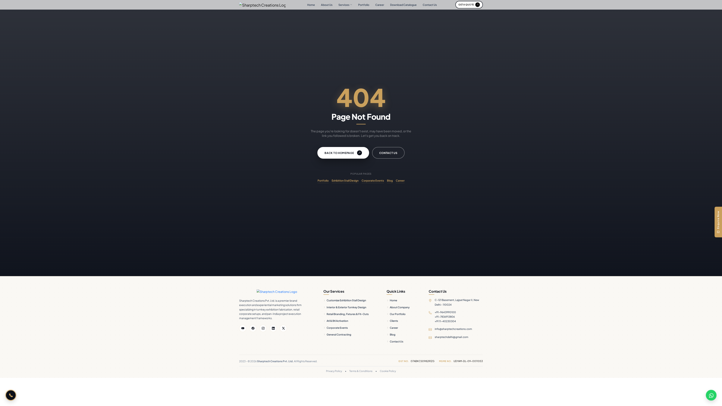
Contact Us (430, 4)
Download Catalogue (403, 4)
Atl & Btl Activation (337, 320)
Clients (394, 320)
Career (379, 4)
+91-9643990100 (445, 312)
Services (343, 4)
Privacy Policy (334, 371)
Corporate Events (373, 180)
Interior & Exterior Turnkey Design (346, 307)
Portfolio (363, 4)
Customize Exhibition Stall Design (346, 300)
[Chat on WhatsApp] (711, 395)
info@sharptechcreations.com (453, 328)
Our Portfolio (398, 314)
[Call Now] (11, 395)
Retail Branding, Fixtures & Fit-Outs (348, 314)
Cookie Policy (388, 371)
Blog (390, 180)
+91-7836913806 (445, 316)
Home (311, 4)
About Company (400, 307)
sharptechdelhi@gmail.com (451, 337)
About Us (326, 4)
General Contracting (339, 334)
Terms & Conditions (360, 371)
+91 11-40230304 (445, 321)
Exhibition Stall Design (345, 180)
